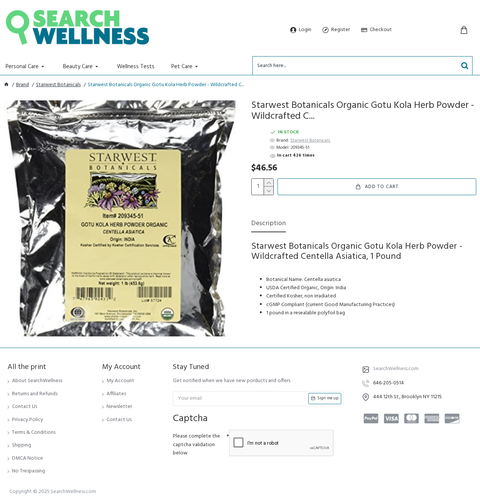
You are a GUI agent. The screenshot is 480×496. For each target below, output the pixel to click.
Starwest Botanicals (58, 85)
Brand (22, 85)
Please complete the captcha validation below (196, 444)
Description (268, 224)
